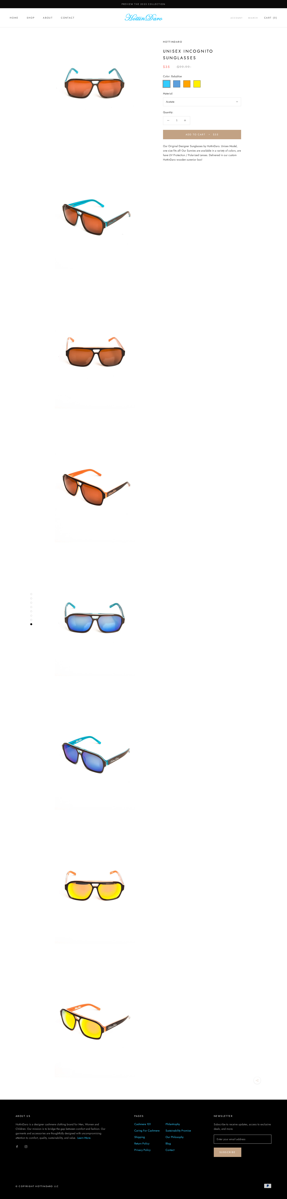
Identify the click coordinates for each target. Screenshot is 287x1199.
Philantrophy (173, 1124)
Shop (31, 18)
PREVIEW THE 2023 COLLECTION (143, 4)
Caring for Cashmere (147, 1131)
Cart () (270, 18)
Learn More (83, 1138)
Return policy (141, 1143)
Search (253, 17)
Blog (168, 1143)
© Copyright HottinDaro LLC (37, 1186)
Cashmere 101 (142, 1124)
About (48, 18)
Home (14, 18)
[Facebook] (17, 1146)
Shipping (139, 1137)
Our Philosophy (175, 1137)
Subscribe (227, 1152)
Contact (68, 18)
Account (237, 17)
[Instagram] (26, 1146)
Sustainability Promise (178, 1131)
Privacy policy (142, 1150)
